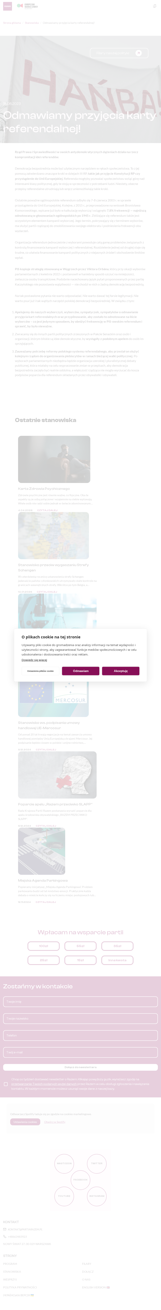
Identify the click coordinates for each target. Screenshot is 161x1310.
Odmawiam (81, 671)
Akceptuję (121, 671)
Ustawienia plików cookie (40, 671)
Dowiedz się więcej (34, 660)
